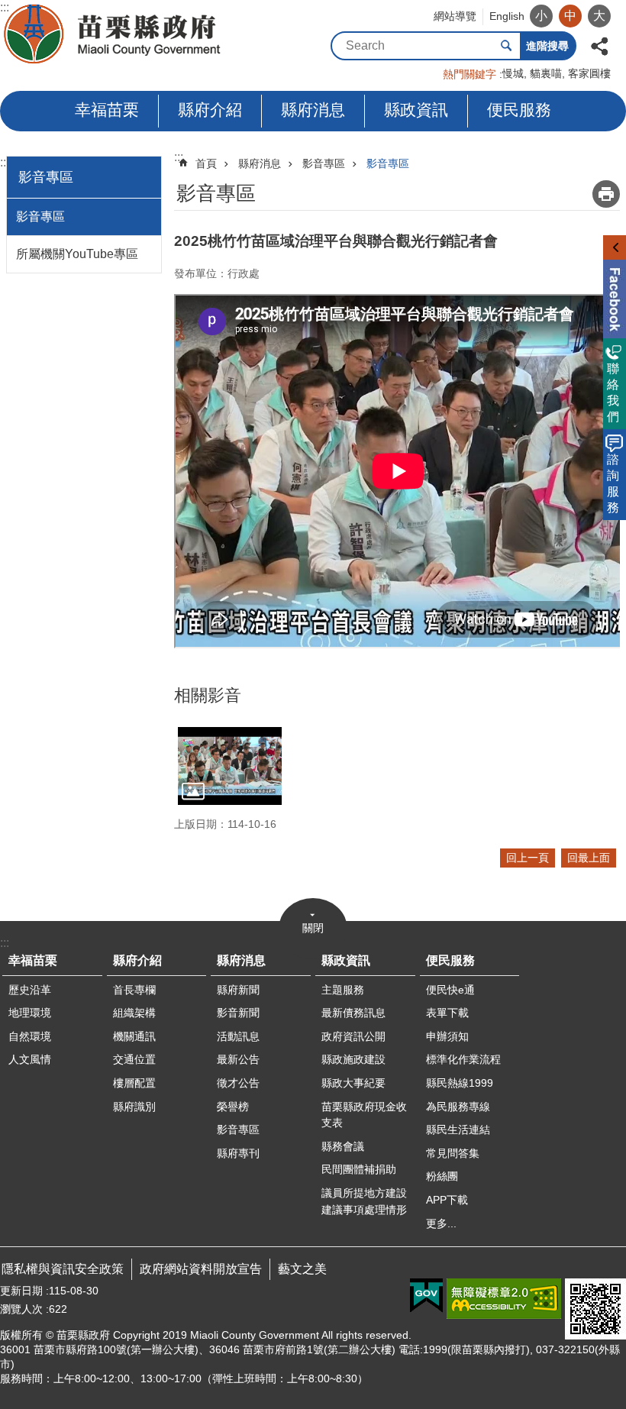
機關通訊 (134, 1036)
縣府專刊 (238, 1153)
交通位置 (134, 1059)
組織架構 (134, 1013)
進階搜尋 (547, 46)
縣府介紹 (210, 109)
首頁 (206, 163)
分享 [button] (599, 44)
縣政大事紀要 (353, 1083)
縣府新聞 (238, 990)
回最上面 (588, 858)
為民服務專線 (458, 1106)
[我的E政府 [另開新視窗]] (426, 1296)
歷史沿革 (29, 990)
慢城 (513, 73)
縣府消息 (313, 109)
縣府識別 (134, 1106)
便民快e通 (450, 990)
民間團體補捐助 (358, 1169)
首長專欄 (134, 990)
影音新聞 (238, 1013)
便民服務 (519, 109)
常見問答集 (452, 1153)
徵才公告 (238, 1083)
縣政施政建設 (353, 1059)
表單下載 (447, 1013)
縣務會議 (342, 1146)
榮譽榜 (233, 1106)
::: (4, 162)
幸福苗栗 (107, 109)
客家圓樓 (589, 73)
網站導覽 (455, 16)
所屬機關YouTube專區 (77, 253)
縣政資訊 (416, 109)
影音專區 (40, 216)
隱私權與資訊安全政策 (63, 1268)
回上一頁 (527, 858)
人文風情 (29, 1059)
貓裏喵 (546, 73)
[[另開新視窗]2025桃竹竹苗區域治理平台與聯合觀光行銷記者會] (230, 766)
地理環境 (29, 1013)
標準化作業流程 (463, 1059)
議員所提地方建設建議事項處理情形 (364, 1201)
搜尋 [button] (506, 46)
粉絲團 (442, 1176)
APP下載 (447, 1200)
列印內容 (606, 194)
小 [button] (541, 15)
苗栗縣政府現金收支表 (364, 1114)
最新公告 (238, 1059)
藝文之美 (302, 1268)
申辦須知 (447, 1036)
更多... (441, 1223)
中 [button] (570, 15)
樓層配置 (134, 1083)
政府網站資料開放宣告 (201, 1268)
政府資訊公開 (353, 1036)
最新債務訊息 (353, 1013)
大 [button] (599, 15)
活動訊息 (238, 1036)
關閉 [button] (313, 928)
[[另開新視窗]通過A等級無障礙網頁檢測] (504, 1298)
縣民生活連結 (458, 1129)
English (506, 16)
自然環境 (29, 1036)
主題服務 (342, 990)
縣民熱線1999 (459, 1083)
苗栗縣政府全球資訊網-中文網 (113, 34)
